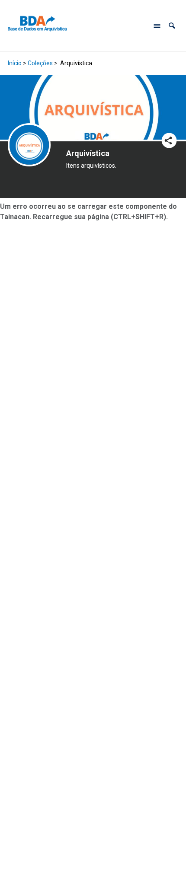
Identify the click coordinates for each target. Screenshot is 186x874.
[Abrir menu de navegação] (157, 26)
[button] (172, 25)
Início (15, 63)
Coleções (40, 63)
